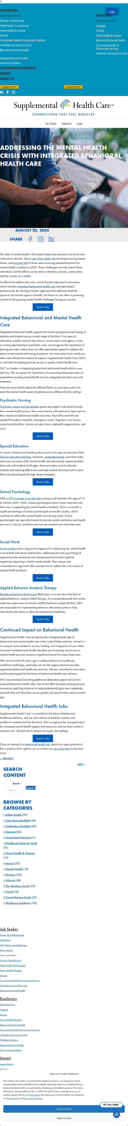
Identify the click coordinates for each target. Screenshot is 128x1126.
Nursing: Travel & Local (12, 20)
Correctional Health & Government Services (23, 40)
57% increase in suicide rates (25, 498)
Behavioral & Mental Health (14, 50)
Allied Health (13, 815)
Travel (9, 892)
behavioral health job (37, 744)
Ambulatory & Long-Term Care (15, 45)
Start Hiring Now (7, 1004)
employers (104, 15)
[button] (64, 1)
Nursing (10, 875)
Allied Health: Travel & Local (14, 25)
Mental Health (14, 869)
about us (7, 78)
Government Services (18, 837)
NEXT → (82, 764)
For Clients (51, 123)
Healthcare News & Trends (21, 843)
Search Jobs (43, 307)
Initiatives (4, 1069)
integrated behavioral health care (36, 286)
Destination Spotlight (18, 826)
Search (16, 783)
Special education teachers (15, 457)
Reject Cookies (64, 1118)
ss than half (22, 263)
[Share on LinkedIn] (49, 238)
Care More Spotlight (18, 820)
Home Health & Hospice (12, 30)
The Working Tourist (17, 886)
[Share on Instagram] (39, 238)
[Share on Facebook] (28, 238)
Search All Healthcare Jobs (12, 935)
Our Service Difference (18, 68)
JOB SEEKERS (9, 10)
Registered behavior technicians (18, 594)
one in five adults (41, 258)
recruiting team (62, 748)
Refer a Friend (6, 950)
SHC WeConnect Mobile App (13, 945)
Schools (4, 35)
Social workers (8, 548)
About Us (66, 123)
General (11, 832)
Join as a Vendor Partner (11, 1050)
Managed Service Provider (14, 58)
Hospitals (100, 25)
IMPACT (5, 73)
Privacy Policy (34, 1094)
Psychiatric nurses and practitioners (19, 407)
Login (79, 123)
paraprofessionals (54, 457)
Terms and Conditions (33, 1098)
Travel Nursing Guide (18, 897)
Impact (10, 863)
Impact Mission (7, 1064)
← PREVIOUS (6, 758)
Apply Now (5, 940)
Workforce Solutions (10, 63)
